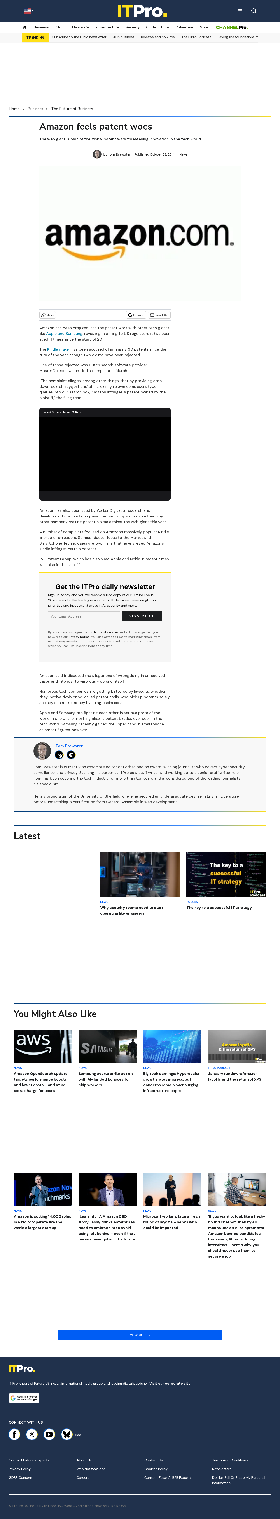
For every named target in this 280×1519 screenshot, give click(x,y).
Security (133, 27)
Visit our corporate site (170, 1383)
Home (14, 108)
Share (50, 315)
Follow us (138, 315)
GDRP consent (20, 1477)
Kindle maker (58, 349)
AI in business (124, 37)
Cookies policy (156, 1469)
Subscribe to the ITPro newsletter (79, 37)
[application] (105, 454)
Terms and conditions (230, 1460)
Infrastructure (107, 27)
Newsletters (221, 1469)
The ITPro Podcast (196, 37)
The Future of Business (72, 108)
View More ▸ (140, 1335)
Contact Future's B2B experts (168, 1477)
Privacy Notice (79, 637)
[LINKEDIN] (72, 755)
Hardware (80, 27)
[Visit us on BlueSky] (64, 1434)
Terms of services (106, 632)
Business (41, 27)
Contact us (153, 1460)
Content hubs (158, 27)
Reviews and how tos (158, 37)
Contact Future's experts (29, 1460)
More (204, 27)
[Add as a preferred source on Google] (24, 1398)
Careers (83, 1477)
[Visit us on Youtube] (49, 1434)
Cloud (61, 27)
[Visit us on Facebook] (14, 1434)
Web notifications (91, 1469)
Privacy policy (20, 1469)
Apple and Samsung (64, 333)
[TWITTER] (60, 755)
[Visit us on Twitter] (31, 1434)
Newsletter (162, 315)
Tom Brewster (119, 154)
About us (84, 1460)
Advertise (184, 27)
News (183, 154)
